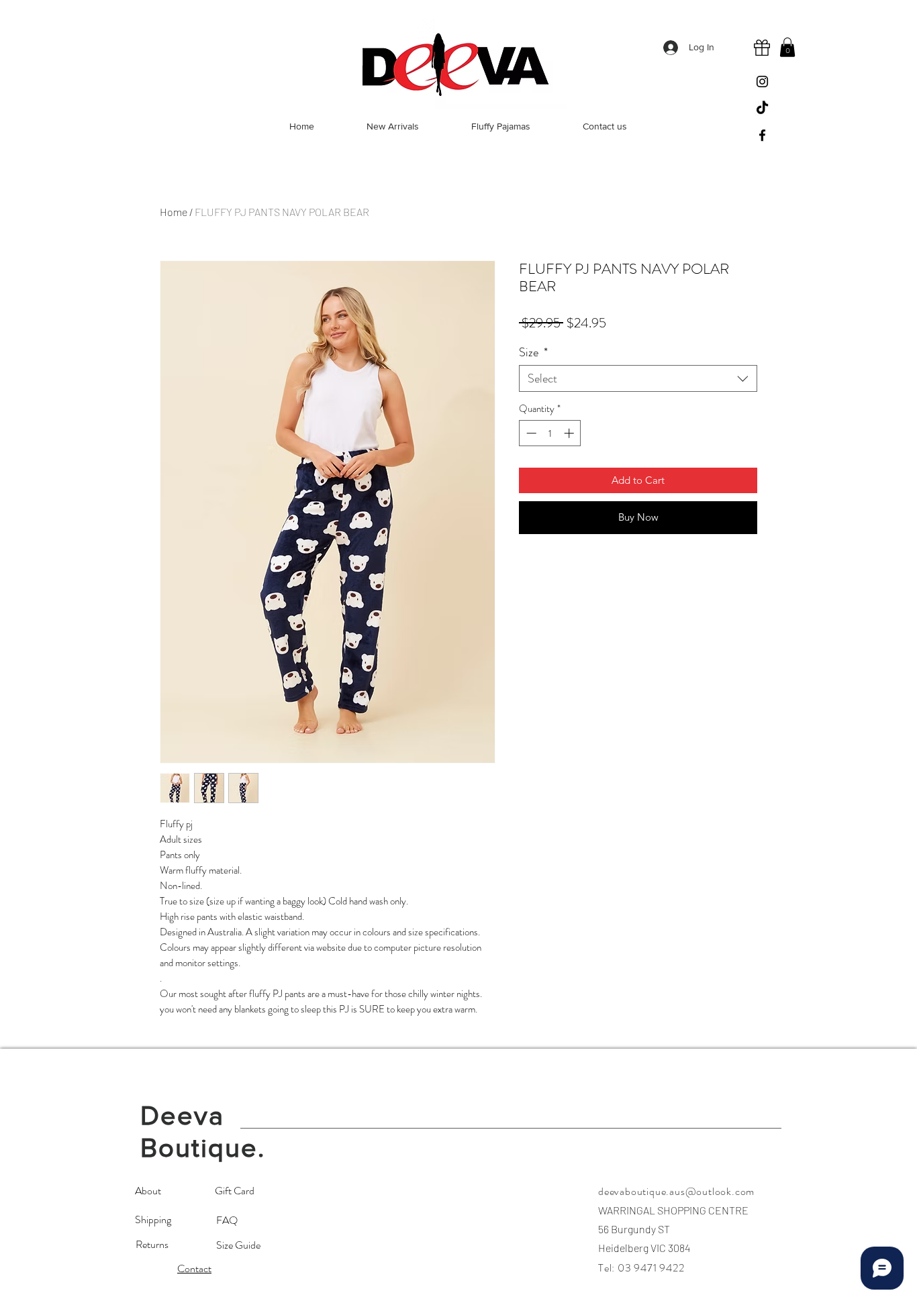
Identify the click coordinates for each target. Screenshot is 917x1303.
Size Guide (239, 1245)
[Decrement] (530, 433)
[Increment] (570, 433)
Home (173, 211)
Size (533, 352)
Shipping (154, 1219)
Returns (152, 1244)
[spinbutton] (550, 433)
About (148, 1190)
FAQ (227, 1220)
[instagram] (762, 81)
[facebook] (762, 135)
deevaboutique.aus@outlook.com (676, 1191)
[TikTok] (762, 108)
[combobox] (638, 378)
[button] (787, 47)
